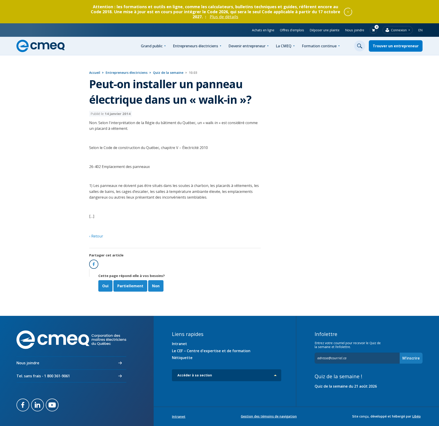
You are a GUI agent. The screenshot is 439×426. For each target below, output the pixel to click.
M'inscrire (411, 358)
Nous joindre (354, 30)
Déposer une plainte (325, 30)
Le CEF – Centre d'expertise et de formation (211, 350)
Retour (96, 236)
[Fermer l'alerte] (348, 12)
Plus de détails (224, 16)
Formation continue (319, 45)
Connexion (399, 30)
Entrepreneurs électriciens (195, 45)
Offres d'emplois (292, 30)
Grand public (152, 45)
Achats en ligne (263, 30)
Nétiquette (182, 357)
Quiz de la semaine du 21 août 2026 (346, 386)
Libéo (416, 416)
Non (156, 285)
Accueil (94, 72)
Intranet (179, 343)
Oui (105, 285)
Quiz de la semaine (168, 72)
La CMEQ (284, 45)
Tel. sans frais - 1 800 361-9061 (43, 375)
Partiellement (130, 285)
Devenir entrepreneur (246, 45)
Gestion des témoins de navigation (269, 416)
